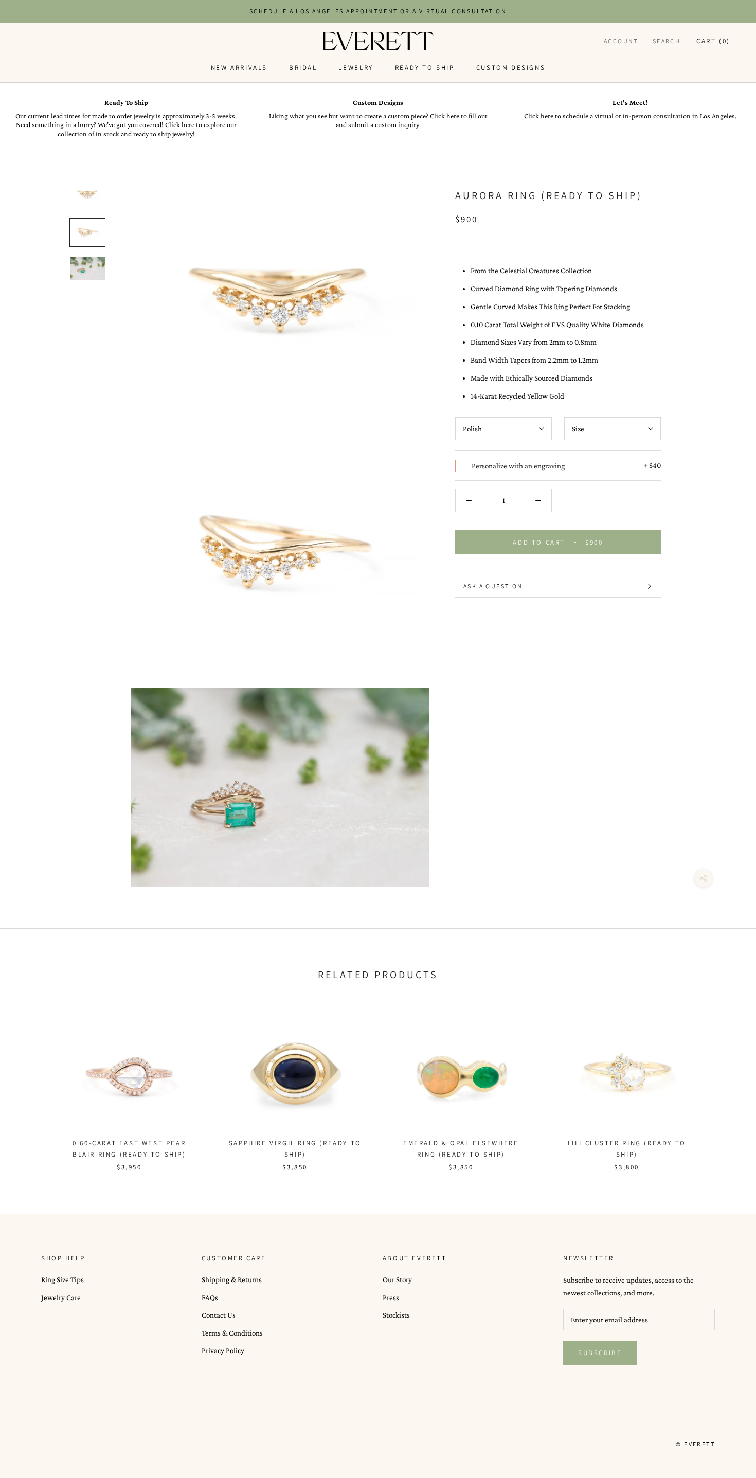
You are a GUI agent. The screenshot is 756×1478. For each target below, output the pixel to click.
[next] (723, 1084)
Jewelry (356, 67)
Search (666, 41)
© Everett (695, 1444)
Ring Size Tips (62, 1279)
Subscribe (600, 1352)
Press (391, 1297)
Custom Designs (510, 67)
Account (621, 41)
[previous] (32, 1084)
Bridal (303, 67)
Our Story (397, 1279)
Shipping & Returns (232, 1279)
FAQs (210, 1297)
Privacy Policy (223, 1350)
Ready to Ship (425, 67)
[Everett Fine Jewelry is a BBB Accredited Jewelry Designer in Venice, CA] (67, 1444)
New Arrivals (239, 67)
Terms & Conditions (232, 1333)
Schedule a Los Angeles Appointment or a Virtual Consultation (378, 11)
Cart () (713, 41)
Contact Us (219, 1315)
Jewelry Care (61, 1297)
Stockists (396, 1315)
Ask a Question (493, 586)
